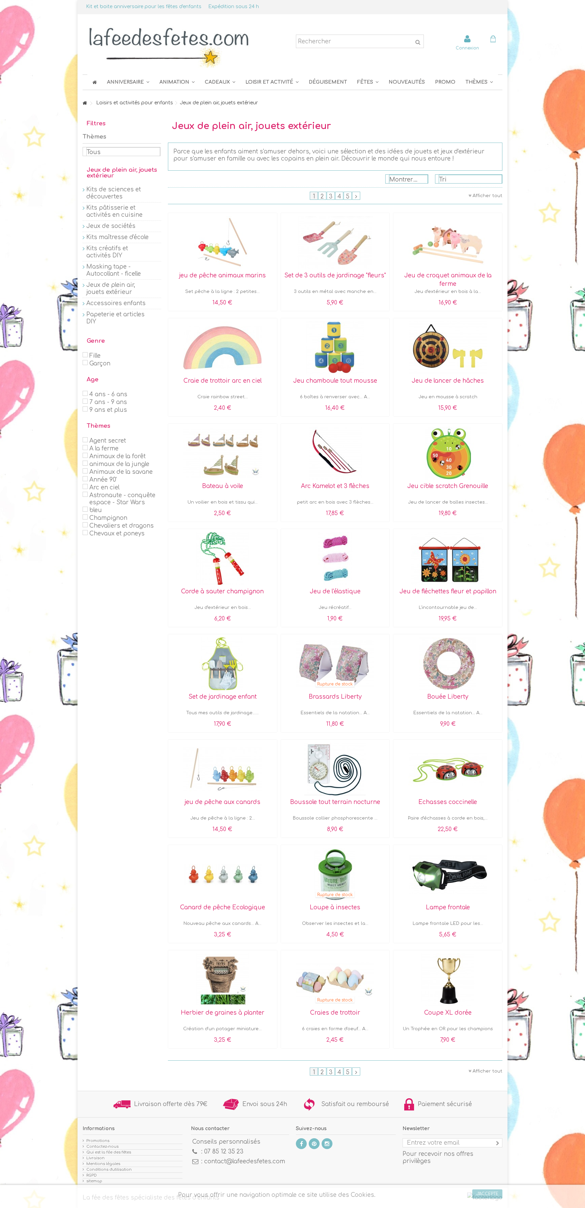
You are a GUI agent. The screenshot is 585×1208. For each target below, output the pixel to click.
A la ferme (103, 448)
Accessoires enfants (116, 303)
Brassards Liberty (335, 697)
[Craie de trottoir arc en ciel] (222, 347)
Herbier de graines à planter (222, 1013)
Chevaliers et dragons (121, 526)
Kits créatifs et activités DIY (107, 252)
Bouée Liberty (447, 697)
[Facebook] (301, 1143)
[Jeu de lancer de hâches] (447, 347)
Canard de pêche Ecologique (222, 907)
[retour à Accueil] (85, 103)
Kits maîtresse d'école (117, 237)
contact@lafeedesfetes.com (244, 1161)
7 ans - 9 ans (108, 402)
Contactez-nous (102, 1146)
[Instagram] (327, 1143)
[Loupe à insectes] (335, 874)
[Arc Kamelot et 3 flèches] (335, 453)
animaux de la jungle (119, 464)
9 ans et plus (108, 410)
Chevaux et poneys (117, 533)
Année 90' (103, 479)
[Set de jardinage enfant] (222, 663)
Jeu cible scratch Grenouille (447, 486)
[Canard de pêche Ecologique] (222, 874)
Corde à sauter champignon (222, 591)
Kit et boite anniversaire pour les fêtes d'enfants (143, 6)
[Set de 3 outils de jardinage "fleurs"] (335, 242)
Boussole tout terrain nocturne (335, 802)
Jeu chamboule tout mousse (335, 381)
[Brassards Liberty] (335, 663)
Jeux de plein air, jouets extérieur (110, 288)
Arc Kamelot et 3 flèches (335, 486)
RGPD (91, 1175)
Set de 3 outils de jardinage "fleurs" (335, 275)
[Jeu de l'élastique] (335, 558)
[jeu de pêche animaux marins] (222, 242)
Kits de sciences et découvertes (113, 193)
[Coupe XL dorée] (447, 979)
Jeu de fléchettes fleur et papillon (447, 591)
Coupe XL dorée (448, 1013)
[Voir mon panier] (493, 39)
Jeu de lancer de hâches (448, 381)
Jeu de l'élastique (335, 591)
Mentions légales (103, 1164)
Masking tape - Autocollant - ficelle (113, 270)
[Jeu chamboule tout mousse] (335, 347)
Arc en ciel (104, 487)
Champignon (108, 518)
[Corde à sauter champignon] (222, 558)
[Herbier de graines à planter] (222, 979)
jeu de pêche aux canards (222, 802)
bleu (95, 510)
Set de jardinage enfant (223, 697)
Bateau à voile (222, 486)
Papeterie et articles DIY (115, 318)
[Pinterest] (314, 1143)
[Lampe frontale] (447, 874)
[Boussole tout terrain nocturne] (335, 769)
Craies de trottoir (335, 1013)
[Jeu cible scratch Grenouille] (447, 453)
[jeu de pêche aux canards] (222, 769)
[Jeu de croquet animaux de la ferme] (447, 242)
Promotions (97, 1141)
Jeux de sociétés (110, 226)
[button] (368, 82)
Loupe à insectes (335, 907)
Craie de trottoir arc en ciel (222, 381)
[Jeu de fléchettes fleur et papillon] (447, 558)
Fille (95, 356)
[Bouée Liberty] (447, 663)
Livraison (95, 1158)
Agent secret (107, 441)
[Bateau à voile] (222, 453)
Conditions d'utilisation (109, 1169)
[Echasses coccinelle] (447, 769)
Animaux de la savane (121, 472)
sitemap (94, 1181)
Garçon (99, 363)
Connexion (467, 48)
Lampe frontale (448, 907)
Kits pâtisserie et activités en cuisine (114, 211)
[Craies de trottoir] (335, 979)
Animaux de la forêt (117, 456)
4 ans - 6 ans (108, 394)
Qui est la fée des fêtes (108, 1152)
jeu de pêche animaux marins (222, 275)
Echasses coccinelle (447, 802)
